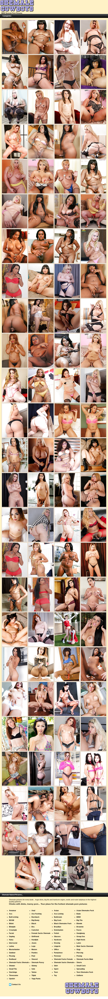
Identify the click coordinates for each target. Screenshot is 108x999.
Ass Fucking (36, 914)
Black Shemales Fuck (62, 924)
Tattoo (34, 972)
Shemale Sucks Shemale (64, 962)
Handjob (35, 940)
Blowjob (12, 927)
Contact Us (16, 984)
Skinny (34, 966)
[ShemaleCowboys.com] (17, 11)
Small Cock (81, 966)
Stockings (13, 972)
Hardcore (58, 940)
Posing (79, 956)
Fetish (56, 933)
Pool (33, 956)
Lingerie (57, 946)
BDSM (11, 920)
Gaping (12, 937)
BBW (78, 917)
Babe (78, 914)
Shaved (35, 959)
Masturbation (14, 949)
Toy (55, 975)
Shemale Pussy (38, 962)
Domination (58, 930)
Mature (34, 949)
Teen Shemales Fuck (84, 972)
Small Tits (13, 969)
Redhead (12, 959)
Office (56, 949)
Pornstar (57, 956)
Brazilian (57, 927)
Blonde (79, 924)
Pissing (12, 956)
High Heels (80, 940)
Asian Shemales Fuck (85, 911)
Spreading (80, 969)
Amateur (12, 911)
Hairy (11, 940)
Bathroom (58, 917)
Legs (33, 946)
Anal (33, 911)
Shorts (79, 962)
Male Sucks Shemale (84, 946)
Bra (33, 927)
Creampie (13, 930)
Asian (56, 911)
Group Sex (80, 937)
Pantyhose (58, 953)
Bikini (11, 924)
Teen (56, 972)
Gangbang (80, 933)
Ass (10, 914)
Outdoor (12, 953)
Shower (12, 966)
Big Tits (79, 920)
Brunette (80, 927)
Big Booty (35, 920)
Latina (11, 946)
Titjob (34, 975)
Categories (7, 16)
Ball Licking (13, 917)
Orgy (78, 949)
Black (34, 924)
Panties (35, 953)
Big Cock (57, 920)
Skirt (56, 966)
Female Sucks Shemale (41, 933)
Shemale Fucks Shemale (19, 962)
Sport (56, 969)
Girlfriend (35, 937)
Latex (78, 943)
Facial (11, 933)
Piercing (79, 953)
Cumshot (35, 930)
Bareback (35, 917)
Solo (33, 969)
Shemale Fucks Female (63, 959)
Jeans (34, 943)
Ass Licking (58, 914)
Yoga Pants (36, 979)
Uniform (79, 975)
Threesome (13, 975)
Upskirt (12, 979)
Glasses (57, 937)
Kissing (57, 943)
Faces (78, 930)
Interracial (13, 943)
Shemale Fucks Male (84, 959)
